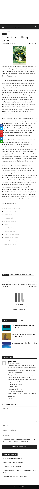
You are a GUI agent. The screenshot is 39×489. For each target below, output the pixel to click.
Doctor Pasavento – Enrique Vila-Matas (10, 285)
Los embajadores (9, 228)
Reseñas (8, 31)
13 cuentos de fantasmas (12, 208)
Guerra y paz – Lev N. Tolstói (15, 462)
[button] (3, 26)
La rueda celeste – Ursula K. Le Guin (24, 343)
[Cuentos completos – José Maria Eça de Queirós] (6, 336)
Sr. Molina (6, 43)
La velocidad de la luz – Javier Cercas (17, 476)
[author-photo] (19, 302)
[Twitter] (19, 312)
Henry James (30, 69)
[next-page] (6, 352)
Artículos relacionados (9, 321)
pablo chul (12, 361)
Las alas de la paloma (10, 211)
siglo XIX (31, 274)
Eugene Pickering (9, 231)
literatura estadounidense (21, 274)
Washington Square (10, 244)
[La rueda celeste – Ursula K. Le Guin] (6, 345)
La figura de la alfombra (11, 234)
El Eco (6, 224)
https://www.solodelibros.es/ (19, 307)
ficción (11, 274)
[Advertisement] (19, 12)
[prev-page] (3, 352)
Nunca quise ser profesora (15, 458)
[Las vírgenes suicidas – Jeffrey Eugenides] (6, 328)
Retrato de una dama (10, 241)
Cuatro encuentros (10, 221)
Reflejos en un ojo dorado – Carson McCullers (29, 285)
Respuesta (10, 398)
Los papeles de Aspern (11, 238)
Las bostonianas (9, 215)
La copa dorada (8, 218)
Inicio (3, 31)
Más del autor (22, 321)
